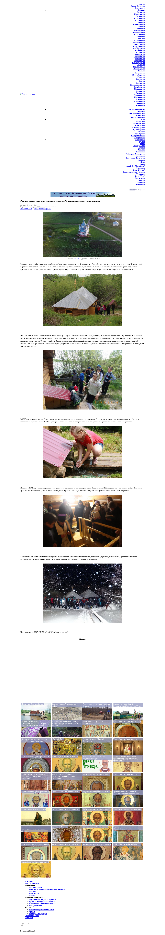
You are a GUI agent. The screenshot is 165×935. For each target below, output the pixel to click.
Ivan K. (77, 259)
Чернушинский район (42, 209)
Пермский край (26, 209)
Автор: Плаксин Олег (28, 205)
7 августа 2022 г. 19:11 (37, 207)
